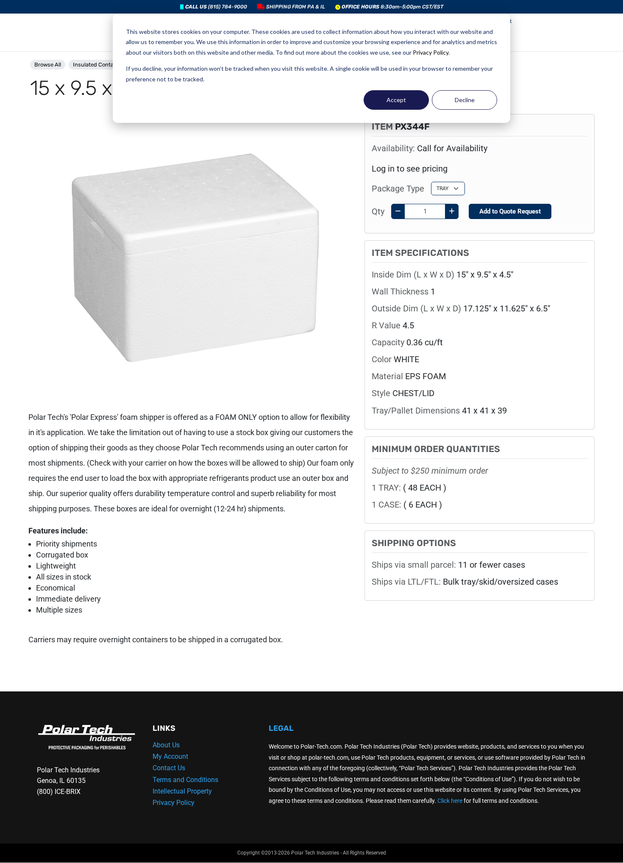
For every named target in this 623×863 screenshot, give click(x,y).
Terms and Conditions (185, 780)
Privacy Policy (430, 52)
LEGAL (281, 728)
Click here (449, 800)
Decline (465, 99)
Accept (396, 99)
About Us (166, 745)
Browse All (47, 64)
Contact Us (169, 768)
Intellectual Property (182, 791)
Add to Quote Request (510, 211)
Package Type (398, 188)
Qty (378, 211)
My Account (170, 756)
